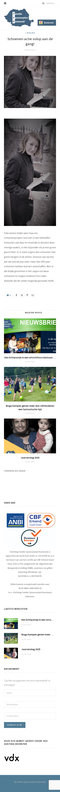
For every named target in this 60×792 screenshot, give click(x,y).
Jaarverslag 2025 (30, 457)
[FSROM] (19, 17)
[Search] (43, 3)
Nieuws (31, 33)
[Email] (32, 295)
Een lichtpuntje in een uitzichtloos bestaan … (30, 357)
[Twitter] (21, 295)
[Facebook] (16, 295)
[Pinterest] (27, 295)
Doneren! (49, 22)
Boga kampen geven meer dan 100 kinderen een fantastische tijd (30, 407)
